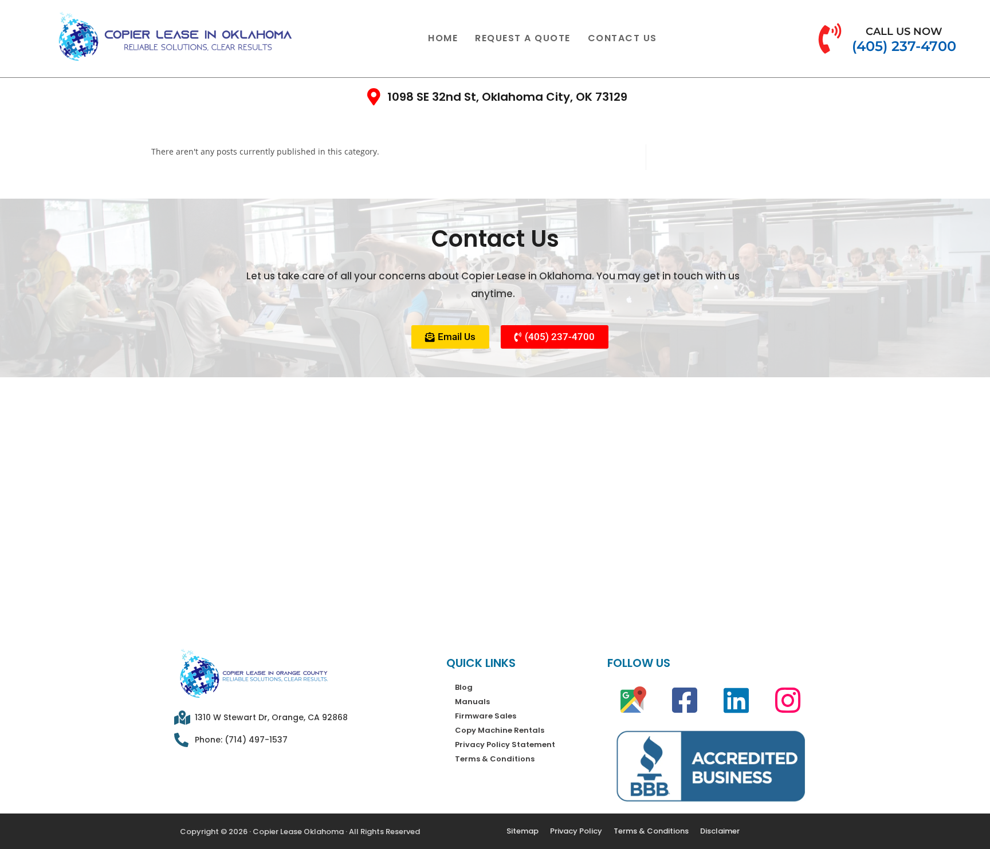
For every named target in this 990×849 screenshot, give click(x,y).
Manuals (472, 701)
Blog (464, 687)
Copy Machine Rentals (499, 730)
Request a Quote (523, 38)
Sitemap (522, 831)
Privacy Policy (576, 831)
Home (443, 38)
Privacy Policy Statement (505, 744)
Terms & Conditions (495, 758)
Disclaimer (720, 831)
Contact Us (622, 38)
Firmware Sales (485, 715)
